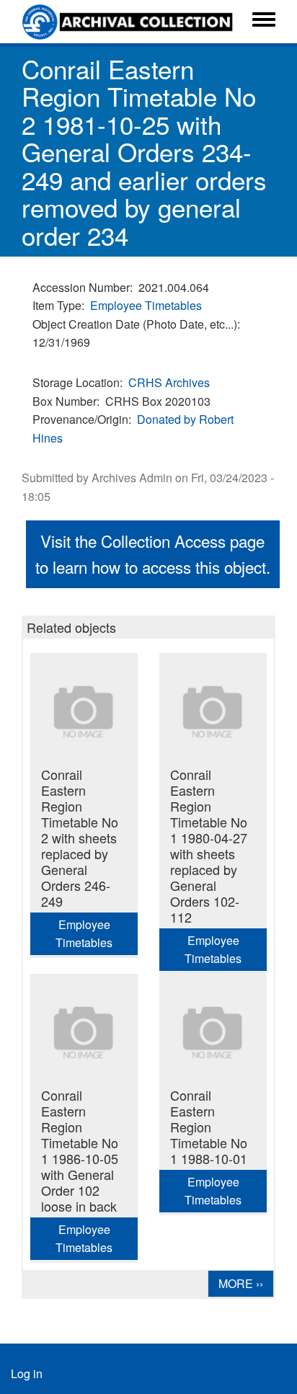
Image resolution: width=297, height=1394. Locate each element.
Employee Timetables (146, 305)
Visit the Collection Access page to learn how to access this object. (152, 553)
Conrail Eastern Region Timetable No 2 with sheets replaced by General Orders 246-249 (79, 837)
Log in (27, 1373)
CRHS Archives (169, 382)
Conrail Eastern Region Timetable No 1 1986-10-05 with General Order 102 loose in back (79, 1150)
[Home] (129, 21)
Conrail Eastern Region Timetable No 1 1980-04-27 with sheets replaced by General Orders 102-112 (208, 845)
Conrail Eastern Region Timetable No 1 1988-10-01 (208, 1127)
